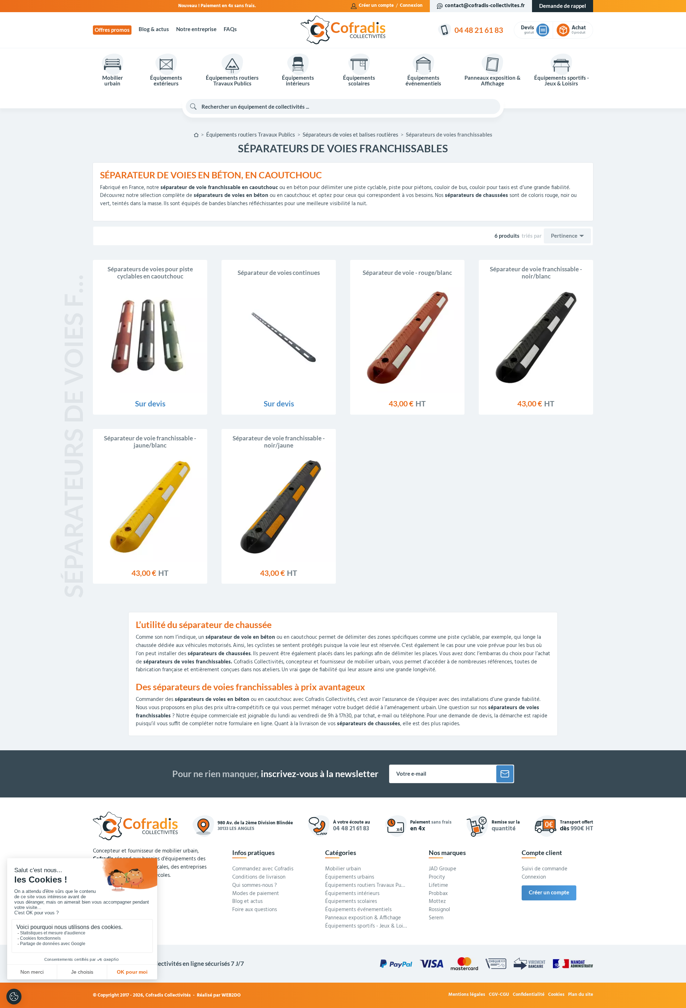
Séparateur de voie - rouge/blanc (407, 272)
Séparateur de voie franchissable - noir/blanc (536, 273)
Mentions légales (466, 995)
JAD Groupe (442, 869)
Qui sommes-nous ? (254, 886)
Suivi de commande (544, 869)
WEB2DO (231, 995)
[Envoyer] (504, 773)
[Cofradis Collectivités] (342, 30)
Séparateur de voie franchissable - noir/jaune (279, 442)
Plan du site (580, 995)
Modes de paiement (255, 894)
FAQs (230, 29)
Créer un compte (376, 5)
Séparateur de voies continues (279, 272)
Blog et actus (247, 902)
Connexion (411, 5)
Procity (437, 877)
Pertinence (564, 236)
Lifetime (438, 886)
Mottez (437, 902)
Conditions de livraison (258, 877)
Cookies (556, 995)
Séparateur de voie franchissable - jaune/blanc (150, 442)
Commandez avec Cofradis (262, 869)
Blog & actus (154, 29)
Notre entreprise (196, 29)
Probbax (438, 894)
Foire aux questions (254, 910)
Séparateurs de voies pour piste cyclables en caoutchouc (150, 273)
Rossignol (439, 910)
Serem (436, 918)
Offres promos (112, 30)
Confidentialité (529, 995)
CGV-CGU (499, 995)
